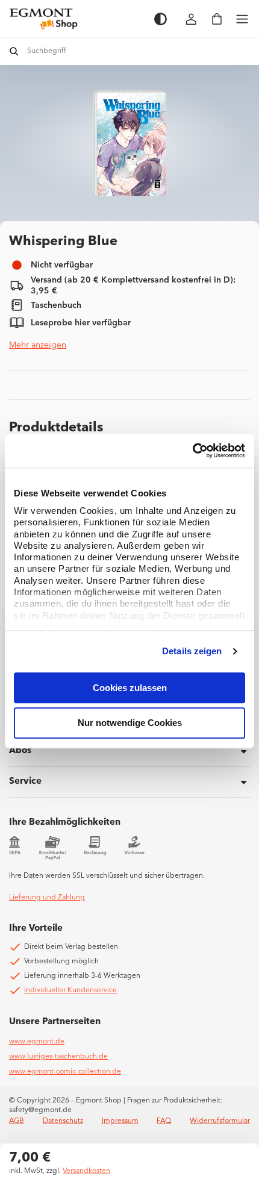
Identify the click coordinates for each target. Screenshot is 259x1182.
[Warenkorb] (216, 19)
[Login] (191, 19)
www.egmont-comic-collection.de (65, 1071)
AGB (16, 1121)
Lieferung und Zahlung (47, 897)
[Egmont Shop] (75, 19)
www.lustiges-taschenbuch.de (58, 1056)
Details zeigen (192, 651)
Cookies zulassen (130, 688)
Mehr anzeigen (37, 345)
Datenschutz (63, 1121)
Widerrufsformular (220, 1121)
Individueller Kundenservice (70, 990)
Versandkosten (86, 1171)
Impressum (120, 1121)
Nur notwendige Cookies (130, 723)
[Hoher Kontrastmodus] (160, 19)
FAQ (164, 1121)
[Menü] (242, 19)
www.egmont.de (36, 1041)
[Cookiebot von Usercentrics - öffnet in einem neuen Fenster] (192, 450)
